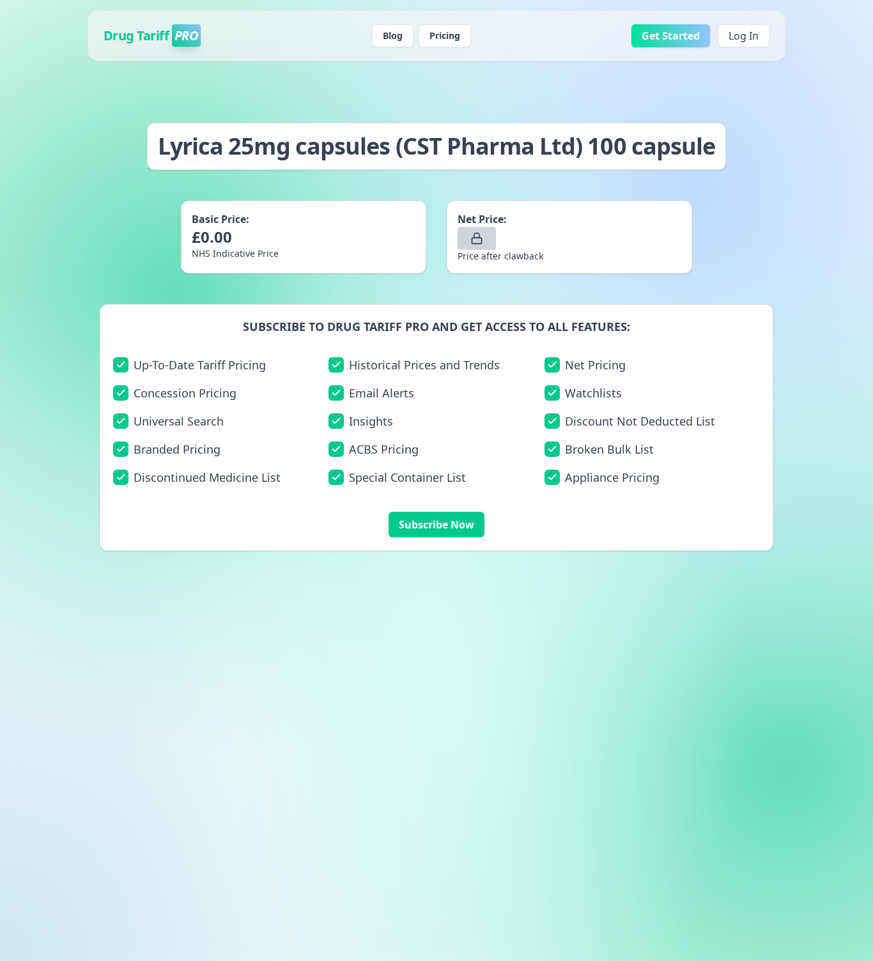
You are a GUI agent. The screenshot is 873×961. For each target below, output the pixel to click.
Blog (393, 35)
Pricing (444, 35)
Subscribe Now (436, 525)
